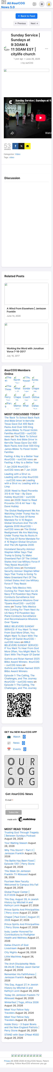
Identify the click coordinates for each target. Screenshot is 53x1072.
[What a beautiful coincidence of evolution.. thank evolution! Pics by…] (26, 405)
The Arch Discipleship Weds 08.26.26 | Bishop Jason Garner (22, 965)
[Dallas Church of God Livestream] (35, 405)
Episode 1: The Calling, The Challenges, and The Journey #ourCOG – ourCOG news (20, 678)
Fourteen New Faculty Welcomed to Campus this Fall (21, 883)
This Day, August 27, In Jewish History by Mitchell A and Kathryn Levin (21, 987)
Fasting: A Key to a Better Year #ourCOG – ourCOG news (21, 458)
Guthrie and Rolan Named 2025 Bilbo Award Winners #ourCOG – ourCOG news (22, 661)
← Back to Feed (26, 15)
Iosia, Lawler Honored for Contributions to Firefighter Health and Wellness (19, 934)
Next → (34, 23)
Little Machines (12, 956)
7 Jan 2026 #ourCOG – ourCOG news (17, 468)
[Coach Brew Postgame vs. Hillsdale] (26, 397)
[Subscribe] (27, 146)
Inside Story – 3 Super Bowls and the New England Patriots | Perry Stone (21, 1027)
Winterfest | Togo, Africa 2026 (21, 1002)
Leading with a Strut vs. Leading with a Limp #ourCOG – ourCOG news (21, 477)
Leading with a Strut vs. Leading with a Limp (21, 483)
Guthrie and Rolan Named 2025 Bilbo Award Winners (22, 670)
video (11, 157)
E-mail (9, 800)
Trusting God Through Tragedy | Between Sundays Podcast (21, 834)
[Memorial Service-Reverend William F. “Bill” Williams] (17, 405)
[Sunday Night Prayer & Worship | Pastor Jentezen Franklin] (26, 388)
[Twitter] (21, 146)
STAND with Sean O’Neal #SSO (21, 1034)
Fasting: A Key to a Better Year (21, 462)
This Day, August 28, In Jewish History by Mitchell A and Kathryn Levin (21, 902)
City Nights (10, 952)
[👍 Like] (7, 168)
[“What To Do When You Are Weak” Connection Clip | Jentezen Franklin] (17, 388)
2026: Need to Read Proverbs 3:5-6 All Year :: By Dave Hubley (20, 503)
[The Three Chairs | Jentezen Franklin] (8, 388)
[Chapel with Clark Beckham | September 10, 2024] (35, 388)
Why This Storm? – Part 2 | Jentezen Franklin (19, 852)
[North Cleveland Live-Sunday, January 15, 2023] (17, 379)
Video (17, 154)
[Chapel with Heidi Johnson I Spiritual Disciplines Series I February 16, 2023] (17, 397)
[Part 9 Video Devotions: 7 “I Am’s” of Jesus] (8, 405)
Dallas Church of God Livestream (16, 946)
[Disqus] (26, 223)
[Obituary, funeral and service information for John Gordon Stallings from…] (35, 397)
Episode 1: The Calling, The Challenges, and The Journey (20, 686)
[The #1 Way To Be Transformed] (8, 379)
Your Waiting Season (15, 842)
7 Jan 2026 (30, 469)
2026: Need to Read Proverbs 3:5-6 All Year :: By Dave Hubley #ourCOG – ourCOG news (21, 495)
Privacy (7, 1061)
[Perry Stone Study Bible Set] (8, 397)
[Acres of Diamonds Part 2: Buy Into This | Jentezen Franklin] (35, 379)
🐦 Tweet (45, 168)
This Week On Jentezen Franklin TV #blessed (17, 873)
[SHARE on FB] (15, 146)
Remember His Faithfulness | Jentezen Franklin (20, 976)
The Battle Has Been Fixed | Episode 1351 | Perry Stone (19, 862)
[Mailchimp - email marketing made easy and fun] (21, 821)
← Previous (20, 23)
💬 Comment (20, 168)
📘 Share (33, 168)
